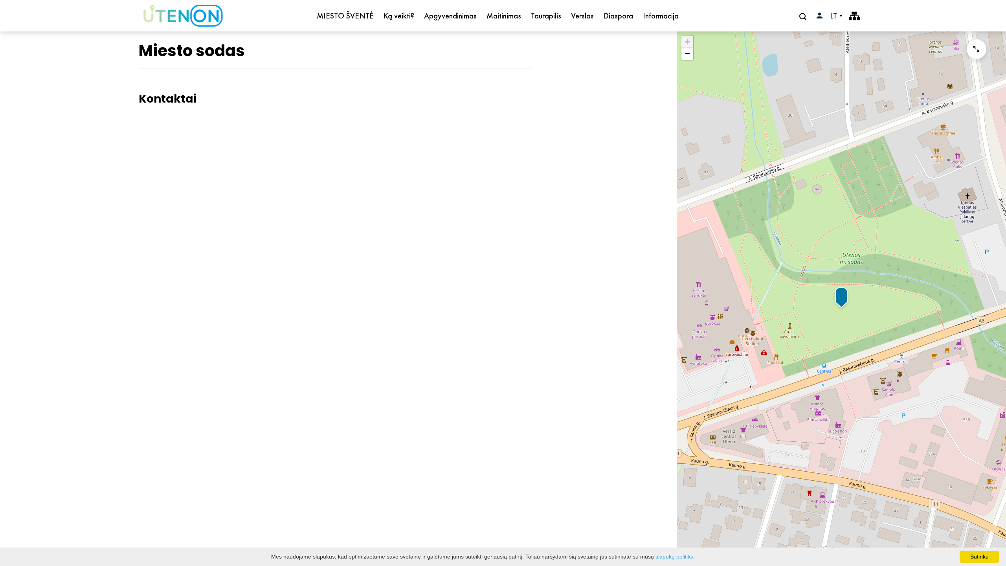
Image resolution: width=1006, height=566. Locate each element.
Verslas (582, 16)
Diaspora (618, 16)
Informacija (661, 16)
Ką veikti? (399, 16)
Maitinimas (503, 16)
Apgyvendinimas (450, 16)
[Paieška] (804, 16)
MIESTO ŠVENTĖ (345, 16)
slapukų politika (674, 556)
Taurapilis (546, 16)
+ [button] (687, 42)
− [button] (687, 54)
